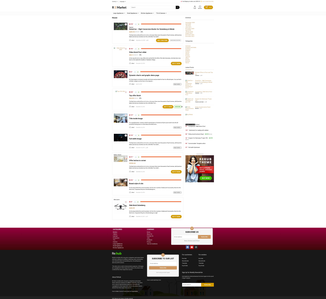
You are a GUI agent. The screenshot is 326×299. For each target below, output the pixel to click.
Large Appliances (118, 13)
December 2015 (189, 36)
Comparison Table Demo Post (203, 91)
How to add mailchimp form (154, 280)
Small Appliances (132, 13)
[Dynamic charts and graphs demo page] (120, 71)
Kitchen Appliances (146, 13)
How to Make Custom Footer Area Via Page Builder (125, 291)
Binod (132, 40)
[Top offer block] (121, 91)
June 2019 (188, 27)
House (187, 53)
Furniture (187, 49)
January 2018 (189, 32)
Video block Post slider (138, 52)
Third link (184, 263)
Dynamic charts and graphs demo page (144, 75)
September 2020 (190, 22)
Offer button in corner (137, 160)
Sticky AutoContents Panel (202, 107)
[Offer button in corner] (120, 156)
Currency (114, 1)
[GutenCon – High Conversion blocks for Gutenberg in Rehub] (120, 23)
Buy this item (162, 40)
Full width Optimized (194, 147)
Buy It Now (176, 63)
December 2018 (189, 28)
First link (184, 258)
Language (122, 1)
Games (187, 52)
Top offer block (135, 96)
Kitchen (187, 55)
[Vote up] (138, 24)
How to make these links (208, 1)
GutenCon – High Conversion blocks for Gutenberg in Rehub (151, 29)
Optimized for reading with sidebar (199, 130)
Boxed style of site (136, 184)
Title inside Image (136, 119)
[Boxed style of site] (120, 179)
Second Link (185, 261)
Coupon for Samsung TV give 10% (198, 138)
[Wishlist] (200, 7)
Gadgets (187, 50)
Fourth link (185, 265)
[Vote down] (136, 24)
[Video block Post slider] (120, 48)
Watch (187, 63)
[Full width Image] (120, 134)
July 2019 (188, 25)
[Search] (178, 7)
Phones (187, 59)
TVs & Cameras (160, 13)
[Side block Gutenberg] (120, 201)
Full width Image (135, 139)
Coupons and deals (190, 47)
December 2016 (189, 35)
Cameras (188, 46)
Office (187, 58)
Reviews (187, 61)
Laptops (187, 56)
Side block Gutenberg (137, 205)
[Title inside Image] (120, 114)
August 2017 (189, 33)
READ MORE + (177, 84)
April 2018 (188, 30)
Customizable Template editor (197, 143)
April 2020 (188, 24)
